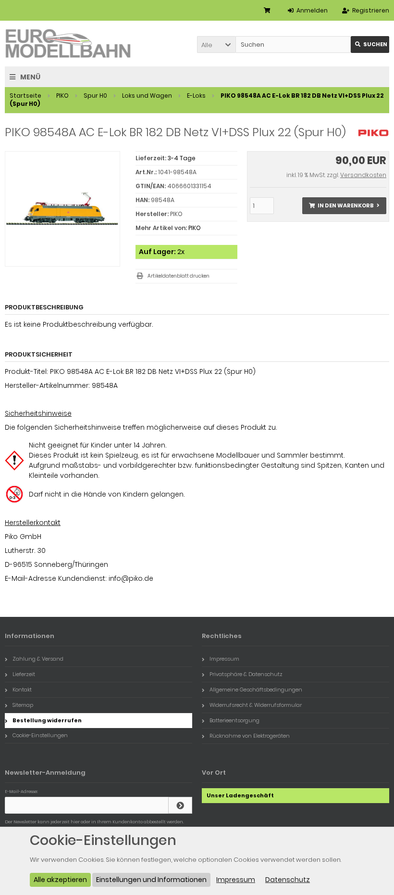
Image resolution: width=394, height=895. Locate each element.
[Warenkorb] (268, 10)
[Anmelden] (180, 805)
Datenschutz (287, 879)
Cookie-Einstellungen (40, 735)
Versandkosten (363, 175)
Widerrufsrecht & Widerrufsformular (255, 705)
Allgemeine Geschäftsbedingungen (255, 689)
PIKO (194, 228)
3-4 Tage (182, 158)
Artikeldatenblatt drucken (178, 276)
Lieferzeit (23, 674)
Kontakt (22, 689)
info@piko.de (131, 578)
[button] (216, 44)
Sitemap (22, 705)
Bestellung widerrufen (47, 720)
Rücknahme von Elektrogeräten (249, 736)
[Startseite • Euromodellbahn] (68, 44)
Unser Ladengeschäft (240, 795)
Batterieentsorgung (234, 720)
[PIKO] (373, 137)
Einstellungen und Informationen (151, 879)
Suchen (370, 44)
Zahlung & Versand (37, 659)
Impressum (224, 659)
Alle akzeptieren (60, 879)
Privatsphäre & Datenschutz (246, 674)
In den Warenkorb (344, 205)
